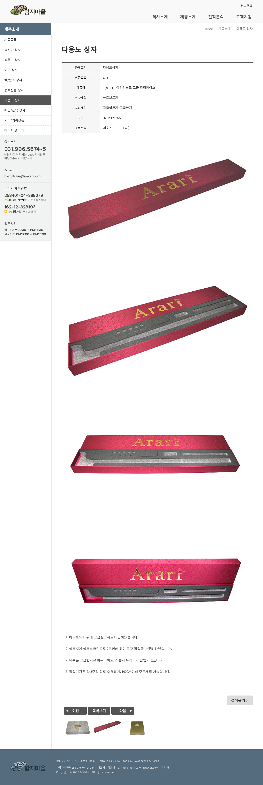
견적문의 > (240, 700)
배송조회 (246, 6)
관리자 (165, 767)
